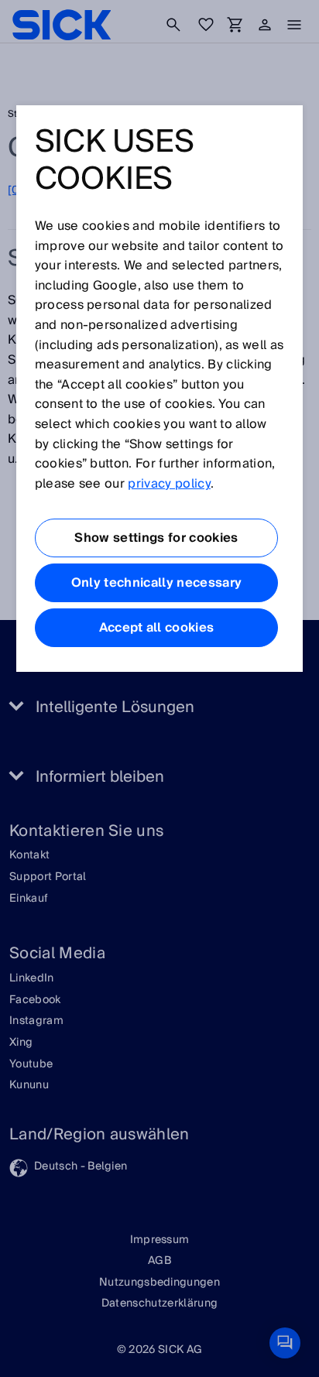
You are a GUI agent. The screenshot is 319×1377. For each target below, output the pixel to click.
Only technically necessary (156, 583)
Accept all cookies (156, 628)
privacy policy (169, 484)
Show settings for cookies (156, 538)
